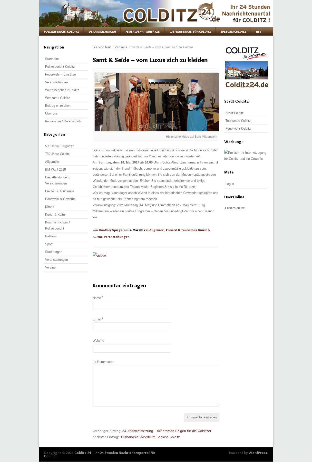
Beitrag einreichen (57, 105)
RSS (258, 31)
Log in (229, 184)
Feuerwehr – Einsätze (143, 31)
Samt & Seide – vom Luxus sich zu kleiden (150, 60)
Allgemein (157, 230)
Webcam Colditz (233, 31)
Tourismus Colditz (238, 121)
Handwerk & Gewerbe (60, 199)
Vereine (50, 267)
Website (98, 340)
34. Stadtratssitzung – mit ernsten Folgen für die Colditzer (166, 431)
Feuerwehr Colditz (238, 128)
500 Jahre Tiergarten (59, 146)
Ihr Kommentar (103, 362)
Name (98, 298)
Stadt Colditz (234, 113)
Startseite (120, 47)
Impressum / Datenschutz (63, 121)
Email (98, 319)
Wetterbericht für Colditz (190, 31)
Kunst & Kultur (55, 214)
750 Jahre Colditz (57, 154)
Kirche (49, 207)
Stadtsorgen (53, 252)
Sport (49, 244)
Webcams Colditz (57, 98)
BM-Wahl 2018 (55, 169)
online (234, 208)
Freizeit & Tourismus (181, 230)
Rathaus (51, 236)
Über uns (51, 113)
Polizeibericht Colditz (61, 31)
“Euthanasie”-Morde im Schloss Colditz (150, 437)
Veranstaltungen (102, 31)
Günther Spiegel (111, 230)
